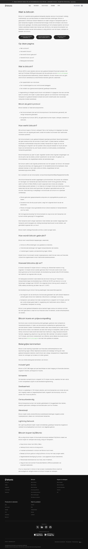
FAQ (32, 507)
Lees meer (73, 1)
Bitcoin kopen (59, 482)
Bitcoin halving (34, 487)
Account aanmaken (61, 487)
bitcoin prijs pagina (32, 338)
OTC (59, 5)
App (30, 5)
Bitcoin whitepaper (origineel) (26, 37)
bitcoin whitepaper (62, 73)
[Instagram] (46, 527)
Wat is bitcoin (33, 482)
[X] (37, 527)
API (57, 492)
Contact (32, 504)
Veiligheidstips (34, 509)
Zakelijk (53, 5)
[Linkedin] (41, 527)
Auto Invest (45, 5)
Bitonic (10, 6)
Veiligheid (7, 487)
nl (80, 542)
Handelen (36, 5)
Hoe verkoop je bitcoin (35, 492)
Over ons (7, 482)
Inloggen (77, 5)
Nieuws (32, 512)
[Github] (50, 527)
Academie (7, 514)
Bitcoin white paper (35, 494)
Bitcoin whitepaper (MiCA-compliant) (44, 37)
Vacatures (7, 492)
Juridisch (33, 514)
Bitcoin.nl (7, 517)
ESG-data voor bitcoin (62, 37)
